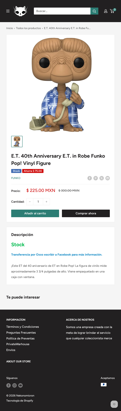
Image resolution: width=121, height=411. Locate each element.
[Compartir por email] (107, 178)
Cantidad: (17, 201)
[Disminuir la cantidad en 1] (29, 201)
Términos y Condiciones (22, 327)
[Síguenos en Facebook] (8, 385)
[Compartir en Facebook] (89, 178)
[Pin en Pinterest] (95, 178)
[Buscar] (94, 11)
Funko (15, 178)
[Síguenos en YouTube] (20, 385)
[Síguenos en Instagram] (14, 385)
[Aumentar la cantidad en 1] (46, 201)
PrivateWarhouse (17, 344)
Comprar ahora (86, 213)
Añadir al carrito (35, 213)
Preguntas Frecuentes (21, 332)
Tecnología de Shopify (19, 400)
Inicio (9, 28)
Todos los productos (28, 28)
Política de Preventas (20, 338)
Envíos (10, 350)
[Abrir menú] (7, 11)
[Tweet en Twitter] (101, 178)
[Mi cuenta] (105, 11)
